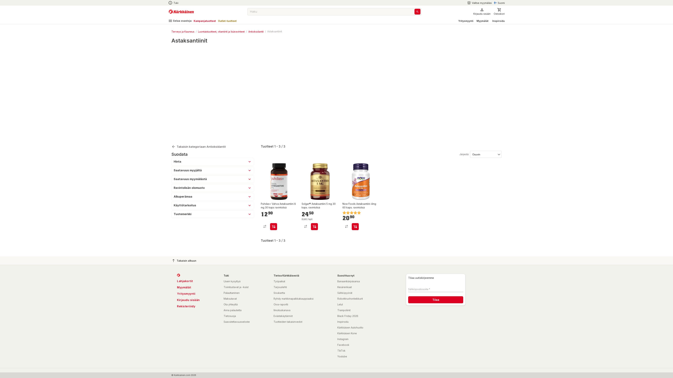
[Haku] (417, 12)
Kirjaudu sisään (188, 300)
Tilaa (435, 300)
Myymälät (482, 20)
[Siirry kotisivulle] (181, 12)
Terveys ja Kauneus (182, 31)
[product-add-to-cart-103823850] (273, 226)
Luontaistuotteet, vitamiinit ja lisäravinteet (221, 31)
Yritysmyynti (465, 20)
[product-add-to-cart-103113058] (314, 226)
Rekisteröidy (186, 306)
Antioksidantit (256, 31)
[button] (479, 3)
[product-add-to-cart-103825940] (355, 226)
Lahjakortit (185, 281)
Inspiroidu (498, 20)
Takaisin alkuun (186, 260)
